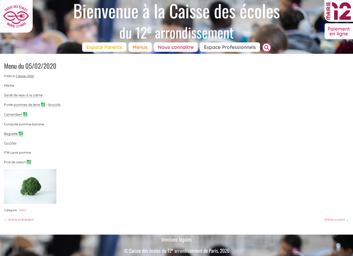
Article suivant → (336, 219)
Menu (23, 210)
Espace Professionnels (230, 47)
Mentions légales (176, 239)
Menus (140, 47)
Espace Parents (104, 47)
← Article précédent (19, 219)
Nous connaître (176, 47)
